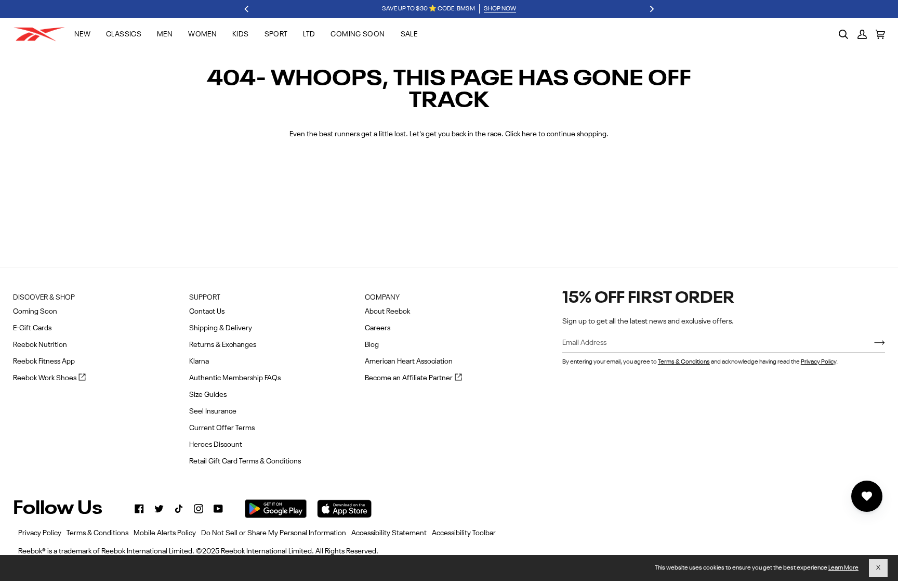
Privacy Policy (818, 362)
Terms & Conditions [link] (97, 533)
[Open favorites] (866, 496)
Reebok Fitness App (44, 361)
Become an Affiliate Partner (413, 379)
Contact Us (206, 311)
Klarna (199, 361)
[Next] (651, 9)
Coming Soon (35, 311)
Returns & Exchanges (222, 344)
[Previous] (246, 9)
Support (204, 297)
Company (382, 297)
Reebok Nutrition (40, 344)
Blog (372, 344)
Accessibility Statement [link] (389, 533)
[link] (139, 508)
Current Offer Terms (222, 428)
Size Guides (208, 394)
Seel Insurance (212, 411)
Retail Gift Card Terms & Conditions (245, 461)
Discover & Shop (44, 297)
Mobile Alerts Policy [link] (165, 533)
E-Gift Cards (32, 328)
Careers (377, 328)
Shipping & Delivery (220, 328)
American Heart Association (409, 361)
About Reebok (387, 311)
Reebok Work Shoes (49, 379)
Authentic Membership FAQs (235, 378)
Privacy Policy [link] (39, 533)
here (529, 134)
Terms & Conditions (684, 362)
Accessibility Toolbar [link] (464, 533)
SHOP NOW (500, 9)
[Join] (871, 343)
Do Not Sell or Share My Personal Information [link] (273, 533)
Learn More (843, 568)
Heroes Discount (215, 444)
